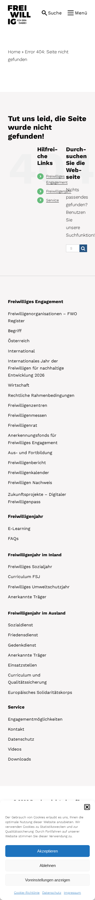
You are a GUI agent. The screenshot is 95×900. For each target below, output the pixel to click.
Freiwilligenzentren (27, 405)
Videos (14, 749)
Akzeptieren (47, 851)
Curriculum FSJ (24, 576)
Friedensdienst (23, 634)
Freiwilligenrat (22, 425)
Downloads (19, 759)
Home (14, 51)
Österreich (19, 340)
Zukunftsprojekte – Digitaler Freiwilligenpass (37, 498)
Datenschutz (51, 892)
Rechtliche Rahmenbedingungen (41, 395)
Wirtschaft (18, 385)
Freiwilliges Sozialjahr (30, 566)
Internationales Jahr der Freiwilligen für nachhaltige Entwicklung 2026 (36, 368)
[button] (87, 807)
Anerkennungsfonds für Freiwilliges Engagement (33, 439)
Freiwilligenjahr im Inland (34, 554)
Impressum (72, 892)
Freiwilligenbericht (27, 462)
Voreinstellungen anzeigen (47, 880)
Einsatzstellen (22, 665)
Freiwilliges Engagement (35, 301)
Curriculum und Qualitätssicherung (27, 679)
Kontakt (16, 729)
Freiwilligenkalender (28, 472)
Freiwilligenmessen (27, 415)
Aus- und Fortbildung (30, 452)
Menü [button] (81, 12)
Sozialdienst (20, 624)
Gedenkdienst (22, 645)
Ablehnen (48, 865)
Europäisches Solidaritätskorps (40, 692)
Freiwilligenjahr (58, 191)
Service (52, 200)
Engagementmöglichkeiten (35, 719)
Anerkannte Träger (27, 596)
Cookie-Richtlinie (27, 892)
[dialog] (47, 850)
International (21, 350)
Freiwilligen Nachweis (30, 482)
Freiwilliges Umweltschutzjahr (39, 586)
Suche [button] (55, 12)
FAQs (13, 538)
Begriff (15, 330)
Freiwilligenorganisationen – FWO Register (42, 317)
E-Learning (19, 528)
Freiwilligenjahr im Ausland (36, 613)
